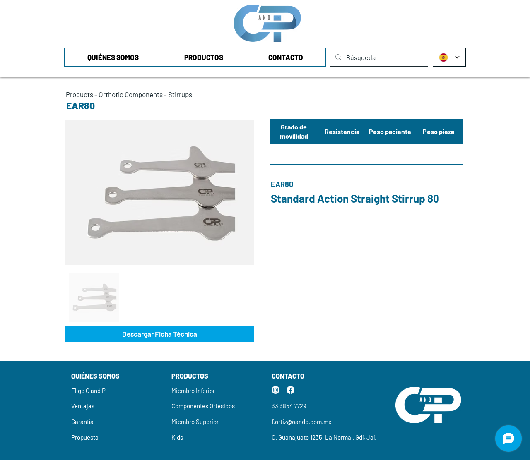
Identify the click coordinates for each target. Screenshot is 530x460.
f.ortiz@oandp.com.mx (301, 421)
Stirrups (180, 94)
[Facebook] (290, 390)
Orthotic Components (131, 94)
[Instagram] (275, 390)
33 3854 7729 (289, 406)
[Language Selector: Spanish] (449, 57)
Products (79, 94)
